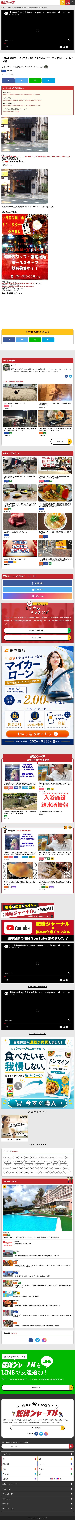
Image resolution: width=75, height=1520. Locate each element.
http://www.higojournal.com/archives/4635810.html (17, 283)
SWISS (26, 1157)
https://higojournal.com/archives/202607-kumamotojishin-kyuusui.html (21, 105)
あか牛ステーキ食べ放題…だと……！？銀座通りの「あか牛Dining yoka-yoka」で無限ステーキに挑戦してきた (35, 156)
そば (67, 1157)
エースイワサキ (47, 1161)
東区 (6, 1172)
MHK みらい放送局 (36, 986)
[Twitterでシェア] (21, 80)
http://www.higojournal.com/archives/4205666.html (17, 286)
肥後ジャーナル (34, 1172)
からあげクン (53, 1157)
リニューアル (63, 1165)
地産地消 (14, 887)
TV (32, 1157)
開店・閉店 (9, 70)
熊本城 (26, 1172)
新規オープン (58, 1168)
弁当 (46, 1168)
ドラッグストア (29, 1165)
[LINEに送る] (35, 80)
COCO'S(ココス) (9, 1157)
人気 (32, 1168)
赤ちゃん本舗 (44, 1172)
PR (10, 406)
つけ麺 (6, 1161)
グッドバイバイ (36, 1033)
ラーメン (55, 1165)
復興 (51, 1168)
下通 (21, 1168)
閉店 (12, 74)
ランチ (48, 1165)
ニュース (4, 70)
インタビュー (25, 787)
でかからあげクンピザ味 (16, 1161)
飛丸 (62, 1172)
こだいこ (61, 1157)
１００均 (68, 1172)
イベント (6, 406)
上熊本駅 (15, 1168)
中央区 (26, 1168)
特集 (15, 562)
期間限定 (66, 1168)
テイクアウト (8, 1165)
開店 (57, 1172)
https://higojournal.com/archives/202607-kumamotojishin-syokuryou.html (22, 100)
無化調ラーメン (13, 1172)
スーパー (62, 1161)
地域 (11, 433)
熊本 (21, 1172)
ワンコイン (7, 1168)
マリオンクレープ (40, 1165)
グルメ (41, 433)
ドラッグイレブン (18, 1165)
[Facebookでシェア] (8, 80)
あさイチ (37, 1157)
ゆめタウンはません (30, 1161)
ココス (55, 1161)
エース (39, 1161)
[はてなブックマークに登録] (48, 80)
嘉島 (37, 1168)
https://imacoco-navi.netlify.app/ (11, 111)
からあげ (44, 1157)
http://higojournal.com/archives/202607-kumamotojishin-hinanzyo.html (21, 94)
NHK (17, 1157)
